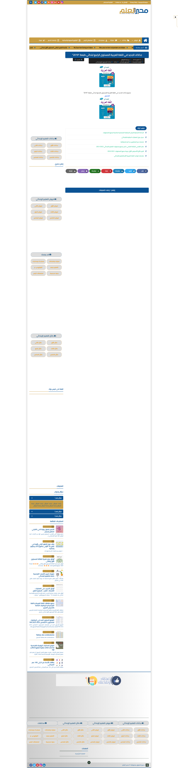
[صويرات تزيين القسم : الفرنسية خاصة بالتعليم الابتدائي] (59, 573)
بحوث (40, 40)
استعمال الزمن (88, 40)
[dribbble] (52, 2)
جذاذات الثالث (54, 151)
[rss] (48, 2)
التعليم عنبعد (54, 267)
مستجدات (101, 40)
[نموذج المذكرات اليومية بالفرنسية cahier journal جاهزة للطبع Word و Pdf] (59, 645)
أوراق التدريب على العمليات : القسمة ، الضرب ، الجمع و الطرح (43, 589)
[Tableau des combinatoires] (59, 634)
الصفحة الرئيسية (137, 62)
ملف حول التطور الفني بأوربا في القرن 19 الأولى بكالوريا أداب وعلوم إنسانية (42, 546)
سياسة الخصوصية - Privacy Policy (139, 2)
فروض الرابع (38, 212)
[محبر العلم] (134, 11)
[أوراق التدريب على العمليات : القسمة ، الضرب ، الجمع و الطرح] (59, 588)
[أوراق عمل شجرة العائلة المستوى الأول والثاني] (59, 559)
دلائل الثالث (54, 348)
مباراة (112, 40)
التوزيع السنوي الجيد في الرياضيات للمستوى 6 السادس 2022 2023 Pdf (42, 621)
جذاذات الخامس (54, 157)
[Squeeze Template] (147, 765)
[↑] (89, 762)
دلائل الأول (54, 342)
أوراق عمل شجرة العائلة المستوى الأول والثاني (42, 560)
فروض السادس (38, 218)
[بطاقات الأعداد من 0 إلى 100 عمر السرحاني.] (59, 662)
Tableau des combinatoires (45, 634)
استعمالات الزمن (38, 273)
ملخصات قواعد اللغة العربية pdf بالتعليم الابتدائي (129, 156)
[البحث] (30, 2)
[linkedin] (44, 765)
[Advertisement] (66, 21)
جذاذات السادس (38, 157)
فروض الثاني (38, 206)
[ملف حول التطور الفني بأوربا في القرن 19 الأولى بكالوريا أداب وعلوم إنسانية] (59, 544)
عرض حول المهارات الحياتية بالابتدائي (132, 137)
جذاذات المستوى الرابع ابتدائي (103, 62)
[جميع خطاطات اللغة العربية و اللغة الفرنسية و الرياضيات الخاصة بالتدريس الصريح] (59, 603)
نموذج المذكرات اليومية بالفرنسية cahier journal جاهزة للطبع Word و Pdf (42, 647)
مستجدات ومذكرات (38, 261)
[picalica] (47, 765)
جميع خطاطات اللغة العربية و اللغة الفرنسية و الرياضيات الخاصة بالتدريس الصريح (42, 605)
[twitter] (45, 2)
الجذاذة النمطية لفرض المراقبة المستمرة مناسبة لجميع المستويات (123, 132)
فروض (136, 40)
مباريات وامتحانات (54, 261)
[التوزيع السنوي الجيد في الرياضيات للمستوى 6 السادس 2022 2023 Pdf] (59, 620)
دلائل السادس (38, 354)
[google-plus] (55, 2)
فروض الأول (54, 206)
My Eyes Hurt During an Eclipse (100, 47)
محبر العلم (125, 765)
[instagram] (61, 2)
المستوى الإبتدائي (124, 62)
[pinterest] (58, 2)
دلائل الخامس (54, 354)
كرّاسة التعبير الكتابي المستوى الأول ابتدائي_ (71, 47)
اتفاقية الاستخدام (108, 2)
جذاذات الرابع (38, 151)
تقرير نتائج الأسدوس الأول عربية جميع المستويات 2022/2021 (126, 151)
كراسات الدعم (52, 40)
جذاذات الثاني (38, 145)
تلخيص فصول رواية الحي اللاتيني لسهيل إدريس (43, 530)
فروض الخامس (54, 218)
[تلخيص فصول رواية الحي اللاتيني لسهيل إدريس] (59, 529)
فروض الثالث (54, 212)
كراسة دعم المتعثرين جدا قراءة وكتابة (132, 142)
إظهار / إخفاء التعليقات (107, 190)
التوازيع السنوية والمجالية (70, 40)
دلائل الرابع (38, 348)
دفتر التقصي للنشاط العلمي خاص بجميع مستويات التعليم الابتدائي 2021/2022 (120, 146)
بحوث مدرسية (54, 273)
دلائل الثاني (38, 342)
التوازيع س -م (38, 267)
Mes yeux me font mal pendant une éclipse (130, 47)
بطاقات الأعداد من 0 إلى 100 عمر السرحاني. (43, 663)
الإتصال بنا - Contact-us (121, 2)
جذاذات (124, 40)
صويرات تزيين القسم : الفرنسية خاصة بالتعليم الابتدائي (43, 575)
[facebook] (42, 2)
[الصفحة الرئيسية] (145, 40)
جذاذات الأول (54, 145)
